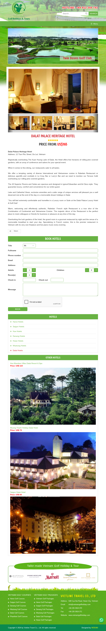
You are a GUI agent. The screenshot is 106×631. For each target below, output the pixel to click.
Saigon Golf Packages (44, 606)
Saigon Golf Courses (18, 602)
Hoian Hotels (18, 341)
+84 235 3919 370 (75, 608)
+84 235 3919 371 (75, 612)
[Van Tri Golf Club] (91, 576)
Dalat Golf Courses (17, 613)
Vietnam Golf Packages (45, 599)
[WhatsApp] (101, 620)
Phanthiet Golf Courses (19, 616)
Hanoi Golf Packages (44, 602)
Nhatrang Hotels (19, 346)
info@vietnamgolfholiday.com (79, 604)
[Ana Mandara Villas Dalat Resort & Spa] (53, 396)
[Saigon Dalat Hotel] (53, 525)
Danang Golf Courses (18, 606)
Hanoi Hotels (18, 322)
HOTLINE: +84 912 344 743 (80, 7)
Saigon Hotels (18, 327)
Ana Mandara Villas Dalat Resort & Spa (26, 363)
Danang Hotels (19, 336)
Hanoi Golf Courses (17, 599)
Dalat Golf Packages (44, 616)
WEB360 (94, 628)
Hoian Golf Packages (44, 620)
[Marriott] (37, 576)
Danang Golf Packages (44, 609)
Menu (95, 24)
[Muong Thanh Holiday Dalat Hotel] (53, 460)
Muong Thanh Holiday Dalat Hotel (24, 428)
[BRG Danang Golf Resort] (55, 576)
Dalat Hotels (18, 350)
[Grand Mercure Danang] (19, 576)
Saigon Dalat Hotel (17, 492)
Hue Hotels (17, 331)
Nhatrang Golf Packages (45, 613)
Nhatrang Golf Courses (18, 609)
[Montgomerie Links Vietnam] (73, 576)
